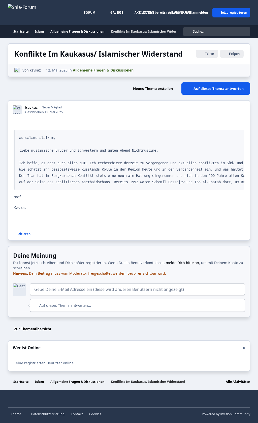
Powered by (226, 414)
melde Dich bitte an (182, 262)
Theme (16, 414)
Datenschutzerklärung (47, 414)
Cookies (95, 414)
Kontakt (77, 414)
